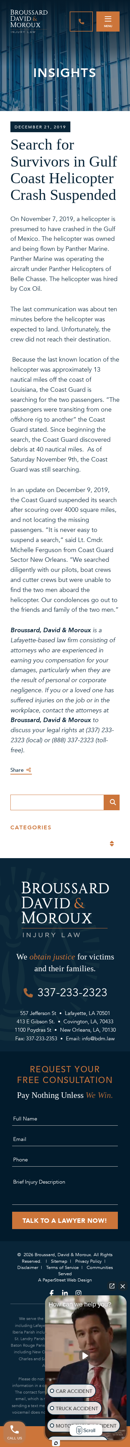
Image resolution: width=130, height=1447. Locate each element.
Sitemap (59, 1261)
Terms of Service (62, 1267)
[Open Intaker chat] (56, 1443)
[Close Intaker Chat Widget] (123, 1286)
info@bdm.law (98, 1038)
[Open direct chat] (112, 1286)
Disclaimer (27, 1267)
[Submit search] (112, 802)
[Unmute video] (86, 1356)
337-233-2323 (72, 992)
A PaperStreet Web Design (65, 1280)
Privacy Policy (88, 1261)
